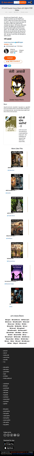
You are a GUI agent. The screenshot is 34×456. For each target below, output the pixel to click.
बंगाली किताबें (5, 397)
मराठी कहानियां (6, 413)
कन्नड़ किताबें (5, 401)
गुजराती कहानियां (6, 411)
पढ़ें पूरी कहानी (10, 58)
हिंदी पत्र (24, 334)
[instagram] (8, 435)
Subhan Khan (11, 170)
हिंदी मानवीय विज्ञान (10, 332)
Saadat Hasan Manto (9, 42)
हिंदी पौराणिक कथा (25, 337)
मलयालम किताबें (6, 399)
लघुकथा (20, 52)
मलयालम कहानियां (6, 420)
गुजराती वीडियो (6, 371)
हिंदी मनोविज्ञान (18, 332)
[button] (18, 2)
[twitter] (11, 435)
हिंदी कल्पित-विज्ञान (24, 339)
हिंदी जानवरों (17, 341)
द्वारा (8, 170)
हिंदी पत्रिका (18, 324)
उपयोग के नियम (6, 357)
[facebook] (5, 435)
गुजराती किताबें (6, 388)
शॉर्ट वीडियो (5, 376)
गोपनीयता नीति (6, 355)
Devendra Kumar (11, 261)
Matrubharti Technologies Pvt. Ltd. (19, 452)
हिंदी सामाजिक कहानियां (12, 330)
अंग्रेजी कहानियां (6, 415)
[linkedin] (18, 435)
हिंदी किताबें (5, 386)
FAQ (4, 362)
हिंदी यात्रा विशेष (10, 326)
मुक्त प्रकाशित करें (22, 2)
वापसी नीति (5, 359)
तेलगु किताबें (5, 395)
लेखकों (4, 374)
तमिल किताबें (5, 392)
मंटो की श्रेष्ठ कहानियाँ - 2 (22, 122)
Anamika (9, 193)
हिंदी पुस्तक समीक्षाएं (9, 339)
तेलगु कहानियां (6, 424)
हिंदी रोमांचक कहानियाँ (22, 330)
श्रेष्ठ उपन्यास (6, 369)
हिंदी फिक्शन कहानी (25, 319)
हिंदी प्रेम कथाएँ (13, 328)
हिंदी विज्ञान (10, 343)
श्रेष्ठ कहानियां (6, 367)
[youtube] (15, 435)
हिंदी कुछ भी (15, 343)
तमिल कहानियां (6, 422)
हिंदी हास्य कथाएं (11, 324)
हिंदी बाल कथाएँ (26, 322)
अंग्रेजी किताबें (6, 383)
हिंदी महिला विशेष (18, 326)
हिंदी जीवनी (10, 334)
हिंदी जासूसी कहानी (20, 328)
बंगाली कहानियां (6, 418)
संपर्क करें (5, 353)
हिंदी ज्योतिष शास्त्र (25, 341)
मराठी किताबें (5, 390)
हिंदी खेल (12, 341)
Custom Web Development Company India (22, 453)
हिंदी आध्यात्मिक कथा (16, 319)
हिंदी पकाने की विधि (17, 334)
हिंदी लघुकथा (20, 42)
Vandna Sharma (12, 215)
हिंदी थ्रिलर (17, 339)
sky (11, 306)
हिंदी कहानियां (5, 409)
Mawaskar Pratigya (10, 283)
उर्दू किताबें (5, 403)
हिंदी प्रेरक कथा (8, 322)
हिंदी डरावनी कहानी (8, 337)
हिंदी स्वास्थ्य (25, 332)
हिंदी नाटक (25, 326)
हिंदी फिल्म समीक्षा (17, 337)
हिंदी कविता (24, 324)
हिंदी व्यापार (7, 341)
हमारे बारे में (5, 350)
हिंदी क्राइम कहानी (22, 343)
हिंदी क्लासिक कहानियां (17, 322)
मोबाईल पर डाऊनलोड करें (14, 61)
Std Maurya (10, 238)
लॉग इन (29, 2)
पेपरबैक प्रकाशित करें (7, 378)
